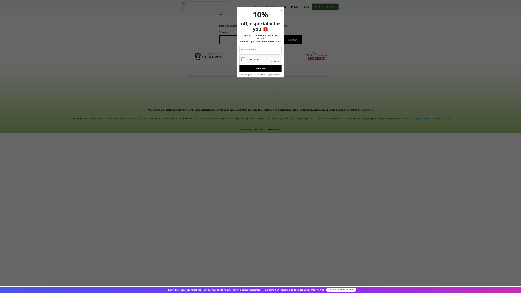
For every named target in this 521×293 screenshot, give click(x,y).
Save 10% (261, 68)
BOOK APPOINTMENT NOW (341, 290)
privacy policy (265, 75)
